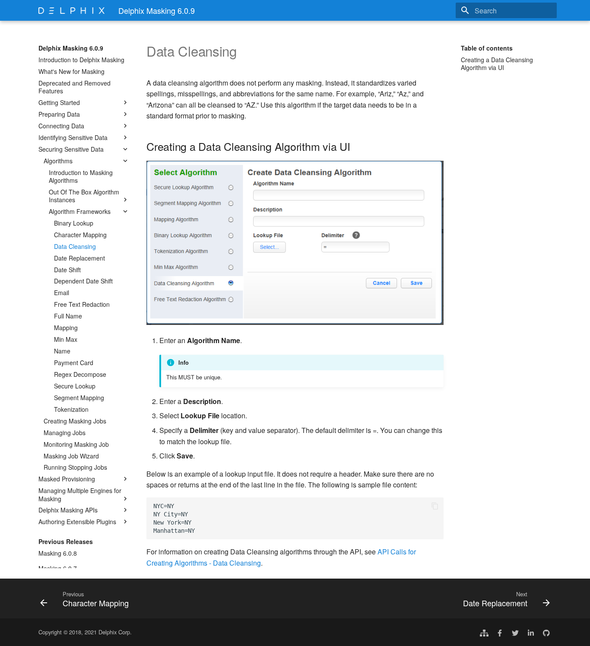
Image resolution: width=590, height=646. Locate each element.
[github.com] (546, 632)
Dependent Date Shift (83, 281)
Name (62, 351)
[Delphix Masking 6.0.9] (71, 10)
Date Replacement (79, 258)
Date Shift (67, 270)
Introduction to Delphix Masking (81, 60)
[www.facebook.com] (500, 632)
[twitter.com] (515, 632)
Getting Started (59, 102)
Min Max (65, 339)
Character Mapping (80, 235)
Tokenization (71, 409)
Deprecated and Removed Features (74, 87)
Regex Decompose (80, 374)
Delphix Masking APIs (68, 510)
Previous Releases (65, 541)
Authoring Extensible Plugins (77, 521)
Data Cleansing (75, 246)
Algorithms (58, 161)
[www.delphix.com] (484, 632)
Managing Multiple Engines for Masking (79, 494)
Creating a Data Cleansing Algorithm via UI (497, 63)
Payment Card (73, 362)
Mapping (66, 327)
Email (61, 292)
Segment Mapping (79, 397)
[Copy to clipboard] (435, 506)
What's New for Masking (71, 71)
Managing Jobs (65, 432)
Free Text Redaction (82, 304)
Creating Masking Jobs (75, 421)
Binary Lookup (73, 223)
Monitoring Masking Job (76, 444)
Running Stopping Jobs (75, 467)
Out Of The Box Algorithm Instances (84, 196)
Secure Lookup (74, 386)
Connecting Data (61, 126)
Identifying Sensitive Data (73, 137)
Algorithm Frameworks (80, 211)
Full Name (68, 316)
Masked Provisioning (66, 479)
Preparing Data (59, 114)
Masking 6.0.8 (57, 553)
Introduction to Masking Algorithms (81, 176)
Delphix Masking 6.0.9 (70, 48)
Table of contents (487, 48)
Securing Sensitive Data (71, 149)
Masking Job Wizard (71, 456)
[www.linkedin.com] (531, 632)
